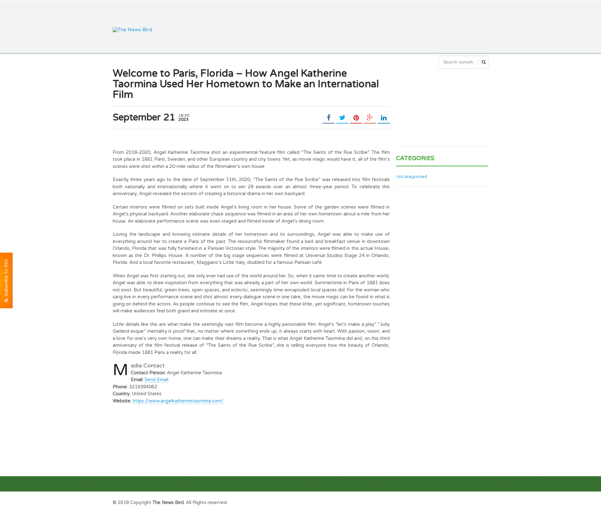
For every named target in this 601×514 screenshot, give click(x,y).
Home (481, 502)
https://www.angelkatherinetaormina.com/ (178, 401)
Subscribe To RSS (6, 279)
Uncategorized (411, 176)
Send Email (156, 379)
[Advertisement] (374, 30)
